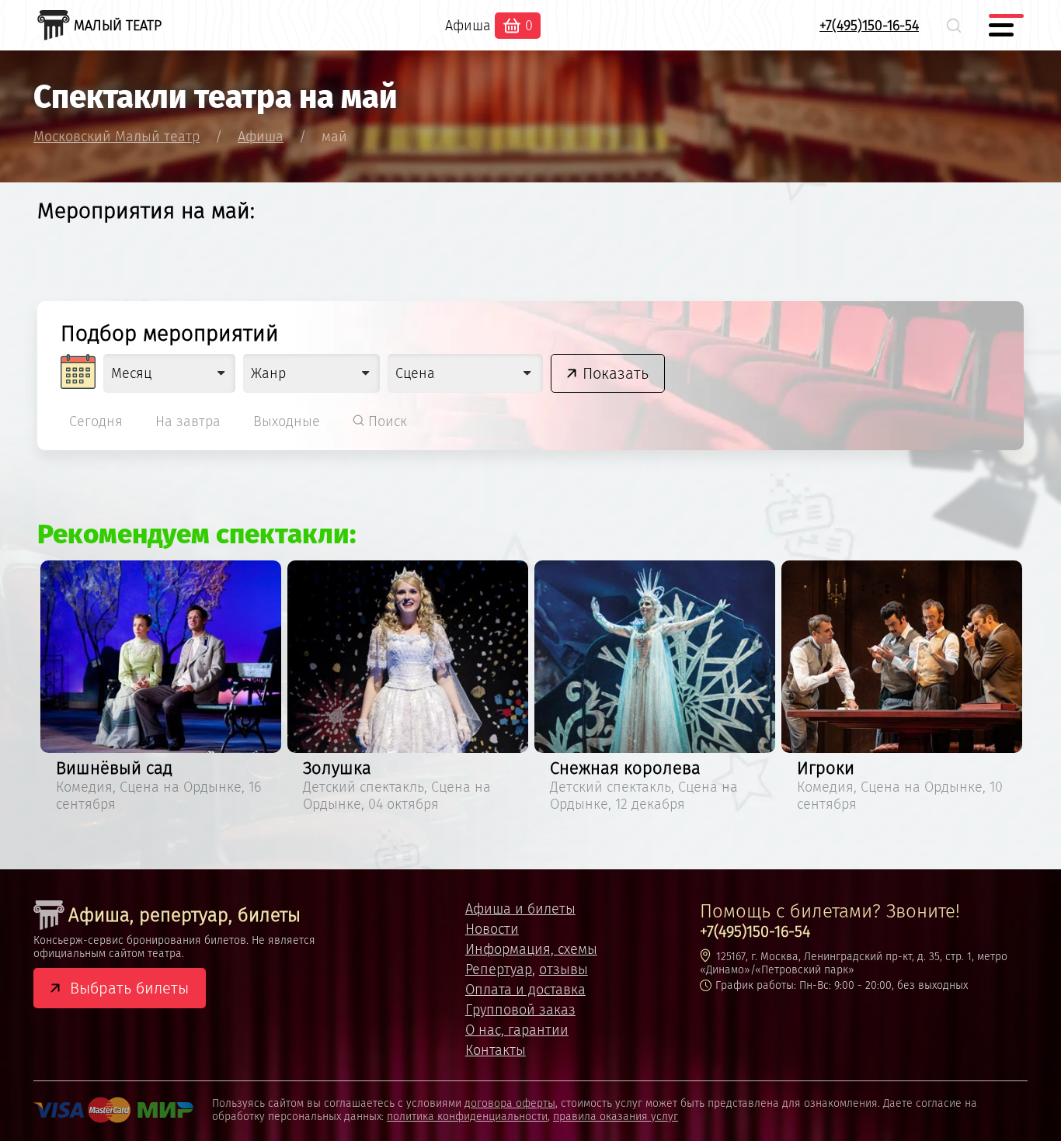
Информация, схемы (531, 949)
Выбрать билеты (129, 988)
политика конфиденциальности (467, 1116)
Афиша (468, 25)
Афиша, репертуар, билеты (184, 915)
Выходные (286, 421)
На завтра (188, 421)
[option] (160, 688)
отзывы (563, 969)
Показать (616, 373)
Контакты (495, 1050)
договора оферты (509, 1103)
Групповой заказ (520, 1009)
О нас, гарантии (517, 1030)
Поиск (385, 421)
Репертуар (498, 969)
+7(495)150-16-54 (869, 25)
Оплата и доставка (525, 989)
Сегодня (96, 421)
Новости (492, 929)
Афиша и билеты (520, 908)
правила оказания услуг (615, 1116)
